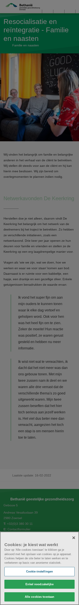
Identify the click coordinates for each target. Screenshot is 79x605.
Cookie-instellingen (39, 571)
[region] (39, 568)
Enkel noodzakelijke (39, 584)
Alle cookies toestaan (39, 596)
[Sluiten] (74, 538)
